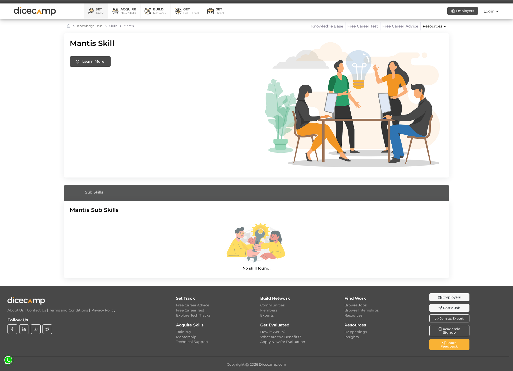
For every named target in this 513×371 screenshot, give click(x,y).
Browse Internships (361, 310)
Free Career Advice (400, 26)
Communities (272, 305)
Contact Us (36, 310)
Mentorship (186, 337)
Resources (353, 315)
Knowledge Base (90, 26)
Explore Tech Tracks (193, 315)
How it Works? (272, 332)
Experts (267, 315)
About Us (15, 310)
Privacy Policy (103, 310)
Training (183, 332)
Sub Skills (94, 192)
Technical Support (192, 342)
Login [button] (490, 11)
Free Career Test (362, 26)
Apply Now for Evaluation (282, 342)
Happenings (355, 332)
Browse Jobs (355, 305)
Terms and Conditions (68, 310)
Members (268, 310)
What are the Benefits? (280, 337)
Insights (351, 337)
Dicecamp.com (272, 364)
